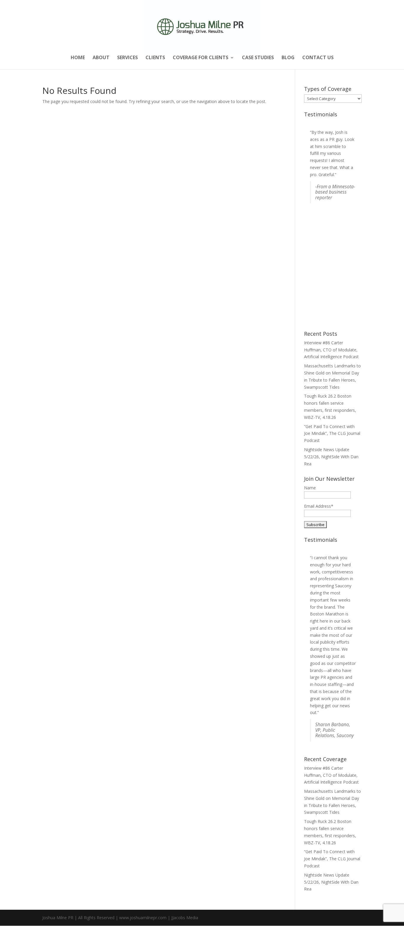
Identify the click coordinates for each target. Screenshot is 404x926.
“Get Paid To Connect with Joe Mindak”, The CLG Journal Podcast (332, 433)
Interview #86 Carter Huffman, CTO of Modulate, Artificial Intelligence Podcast (331, 350)
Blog (288, 58)
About (101, 58)
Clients (155, 58)
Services (127, 58)
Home (78, 58)
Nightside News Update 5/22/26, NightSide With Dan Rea (331, 457)
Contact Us (318, 58)
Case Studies (258, 58)
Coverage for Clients (200, 58)
